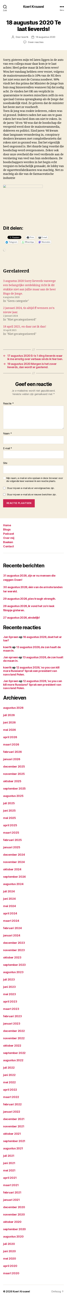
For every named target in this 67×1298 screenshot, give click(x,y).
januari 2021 (11, 1199)
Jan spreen (10, 657)
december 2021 (13, 1119)
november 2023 (14, 950)
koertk (25, 36)
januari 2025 (11, 847)
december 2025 (14, 766)
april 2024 (10, 913)
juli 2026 (9, 715)
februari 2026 (12, 751)
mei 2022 (9, 1082)
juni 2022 (9, 1075)
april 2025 (10, 825)
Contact (8, 546)
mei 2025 (9, 818)
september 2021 (14, 1141)
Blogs (7, 529)
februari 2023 (12, 1016)
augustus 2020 (13, 1236)
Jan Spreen (10, 637)
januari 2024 (11, 935)
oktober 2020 (12, 1221)
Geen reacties (35, 42)
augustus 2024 (13, 884)
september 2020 (14, 1229)
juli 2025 (9, 803)
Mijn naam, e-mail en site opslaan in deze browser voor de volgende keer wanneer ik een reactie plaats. (34, 480)
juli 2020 (9, 1243)
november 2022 (14, 1038)
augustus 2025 (13, 796)
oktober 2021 (12, 1133)
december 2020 (14, 1207)
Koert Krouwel (33, 6)
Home (7, 525)
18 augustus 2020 (45, 36)
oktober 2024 (12, 869)
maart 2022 (11, 1097)
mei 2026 (9, 729)
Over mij (8, 538)
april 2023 (10, 1001)
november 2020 (14, 1214)
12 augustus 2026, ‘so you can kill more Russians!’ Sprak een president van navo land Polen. (31, 671)
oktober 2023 (12, 957)
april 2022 (10, 1089)
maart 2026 (11, 744)
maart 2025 (11, 832)
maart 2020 (11, 1273)
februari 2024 (12, 928)
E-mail (7, 448)
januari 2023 (11, 1023)
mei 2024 (9, 906)
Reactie (8, 403)
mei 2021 (9, 1170)
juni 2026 (9, 722)
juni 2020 (9, 1251)
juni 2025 (9, 810)
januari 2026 (11, 759)
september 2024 (14, 876)
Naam (7, 433)
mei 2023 (9, 994)
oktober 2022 (12, 1045)
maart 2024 (11, 920)
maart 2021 (11, 1185)
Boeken (8, 542)
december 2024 (14, 854)
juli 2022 (9, 1067)
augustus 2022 (13, 1060)
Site (5, 463)
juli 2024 (9, 891)
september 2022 (14, 1053)
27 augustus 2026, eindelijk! (21, 617)
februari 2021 (12, 1192)
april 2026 (10, 737)
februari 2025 (12, 840)
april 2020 (10, 1266)
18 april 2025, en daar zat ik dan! (24, 326)
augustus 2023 (13, 972)
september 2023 (14, 964)
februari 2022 (12, 1104)
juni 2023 (9, 986)
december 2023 (14, 942)
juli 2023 (9, 979)
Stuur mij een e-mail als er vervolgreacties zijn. (31, 488)
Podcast (8, 533)
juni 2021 (9, 1163)
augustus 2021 (13, 1148)
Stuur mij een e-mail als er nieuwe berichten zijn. (31, 494)
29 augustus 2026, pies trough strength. (29, 598)
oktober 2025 (12, 781)
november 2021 (13, 1126)
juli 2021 (8, 1155)
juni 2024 (9, 898)
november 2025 (14, 773)
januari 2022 (11, 1111)
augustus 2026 (13, 707)
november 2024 (14, 862)
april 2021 (10, 1177)
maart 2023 (11, 1008)
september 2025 (14, 788)
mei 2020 (9, 1258)
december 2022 (14, 1031)
